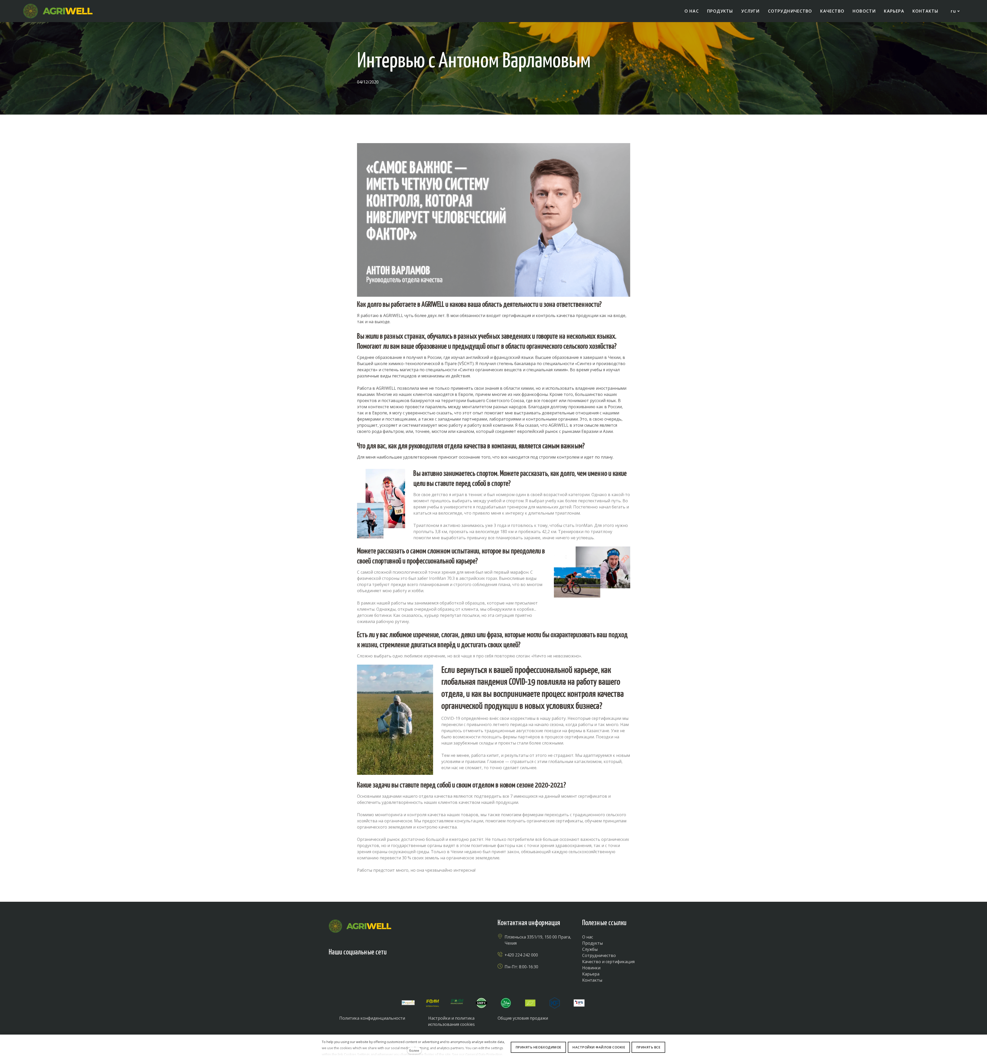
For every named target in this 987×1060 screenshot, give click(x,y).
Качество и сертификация (608, 961)
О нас (587, 937)
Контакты (592, 980)
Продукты (592, 943)
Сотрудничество (599, 955)
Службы (590, 949)
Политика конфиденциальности (372, 1018)
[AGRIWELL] (58, 11)
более (414, 1050)
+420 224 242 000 (521, 955)
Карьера (590, 974)
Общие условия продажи (523, 1018)
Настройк (438, 1018)
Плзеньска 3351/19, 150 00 (531, 937)
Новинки (591, 968)
